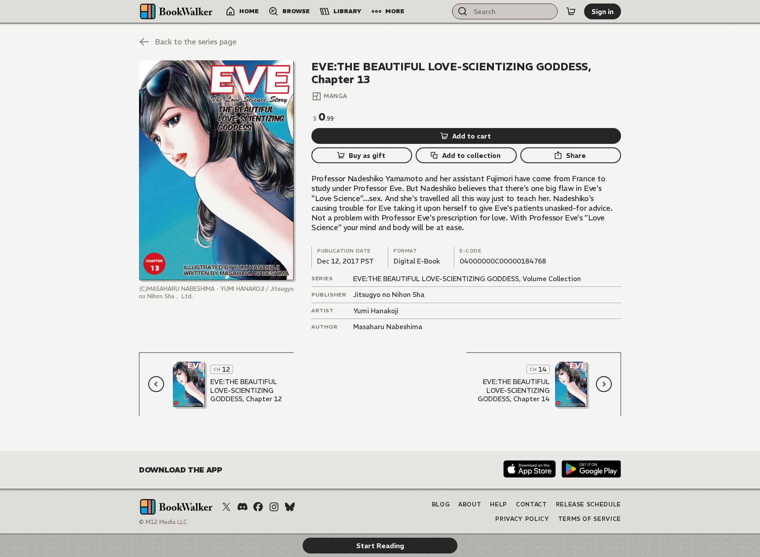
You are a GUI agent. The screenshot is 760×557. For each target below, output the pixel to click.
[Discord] (242, 507)
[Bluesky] (290, 507)
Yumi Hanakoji (375, 311)
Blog (441, 504)
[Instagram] (274, 507)
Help (498, 504)
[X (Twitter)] (226, 507)
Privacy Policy (522, 519)
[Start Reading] (216, 170)
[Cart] (571, 11)
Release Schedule (588, 504)
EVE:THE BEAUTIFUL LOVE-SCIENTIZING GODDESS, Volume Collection (467, 279)
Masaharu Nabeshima (387, 326)
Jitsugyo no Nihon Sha (388, 294)
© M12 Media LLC (163, 522)
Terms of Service (589, 519)
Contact (531, 504)
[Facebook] (258, 507)
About (469, 504)
